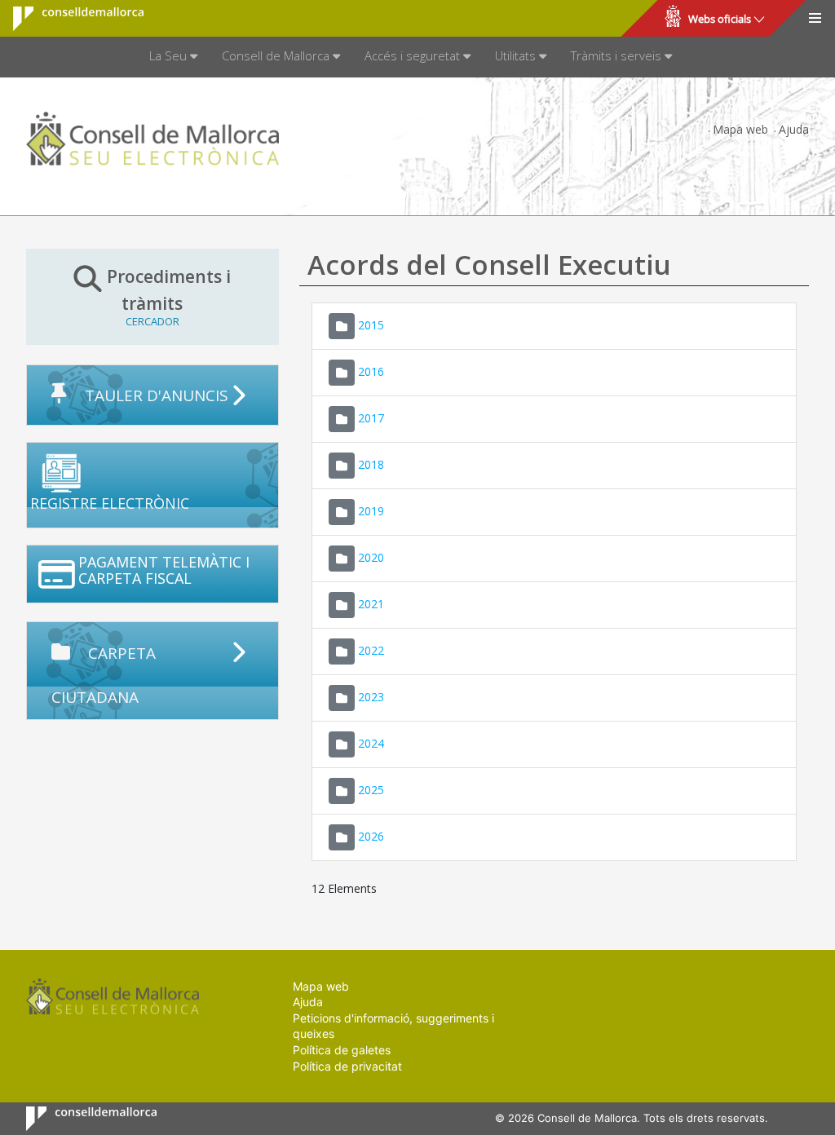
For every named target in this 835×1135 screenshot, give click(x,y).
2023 (371, 696)
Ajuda (794, 129)
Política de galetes (342, 1050)
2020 (371, 556)
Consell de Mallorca (68, 19)
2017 (371, 417)
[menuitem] (173, 57)
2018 (371, 463)
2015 (371, 324)
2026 (371, 835)
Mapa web (740, 129)
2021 (371, 603)
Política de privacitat (347, 1066)
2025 (371, 789)
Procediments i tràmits (169, 296)
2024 (371, 742)
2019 (371, 510)
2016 (371, 370)
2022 (371, 649)
